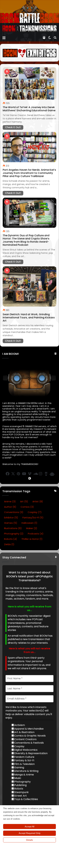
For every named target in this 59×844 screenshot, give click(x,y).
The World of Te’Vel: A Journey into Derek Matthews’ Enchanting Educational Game (29, 108)
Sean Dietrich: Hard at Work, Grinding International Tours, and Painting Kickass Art (29, 317)
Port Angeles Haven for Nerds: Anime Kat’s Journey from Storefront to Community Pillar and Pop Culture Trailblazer (29, 173)
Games (10, 523)
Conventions (13, 512)
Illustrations (13, 528)
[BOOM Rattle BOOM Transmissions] (29, 28)
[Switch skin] (49, 37)
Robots (10, 539)
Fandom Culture (24, 757)
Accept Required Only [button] (29, 833)
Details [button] (29, 840)
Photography (13, 533)
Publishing (20, 785)
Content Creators (25, 739)
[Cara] (29, 478)
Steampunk (21, 792)
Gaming (19, 767)
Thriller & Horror (31, 539)
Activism (19, 725)
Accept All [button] (29, 826)
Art (24, 501)
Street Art (20, 796)
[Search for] (55, 37)
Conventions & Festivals (29, 743)
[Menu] (4, 37)
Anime (10, 501)
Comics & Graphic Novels (30, 735)
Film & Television (24, 764)
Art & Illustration (24, 732)
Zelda (9, 544)
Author (10, 506)
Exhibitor (11, 517)
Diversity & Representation (31, 753)
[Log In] (44, 37)
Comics (27, 506)
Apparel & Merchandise (29, 729)
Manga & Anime (24, 774)
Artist (37, 501)
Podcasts (35, 533)
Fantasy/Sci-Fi (32, 517)
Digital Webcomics (25, 750)
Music (17, 778)
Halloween (29, 523)
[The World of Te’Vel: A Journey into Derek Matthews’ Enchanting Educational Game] (29, 83)
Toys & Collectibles (26, 799)
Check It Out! (13, 127)
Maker (31, 528)
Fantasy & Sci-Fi (24, 760)
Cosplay (35, 512)
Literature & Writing (26, 771)
